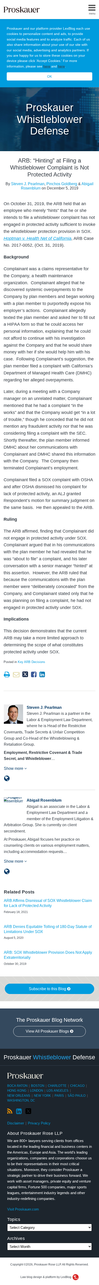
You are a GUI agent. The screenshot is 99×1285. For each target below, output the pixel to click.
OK (49, 76)
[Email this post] (16, 674)
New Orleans (18, 1095)
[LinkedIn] (19, 1111)
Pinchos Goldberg (61, 184)
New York (42, 1095)
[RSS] (9, 1111)
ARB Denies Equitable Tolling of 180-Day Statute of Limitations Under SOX (48, 929)
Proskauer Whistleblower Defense (49, 119)
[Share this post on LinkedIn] (42, 674)
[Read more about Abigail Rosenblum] (7, 871)
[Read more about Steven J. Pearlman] (7, 778)
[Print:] (7, 674)
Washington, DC (21, 1100)
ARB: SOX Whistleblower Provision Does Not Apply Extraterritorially (48, 955)
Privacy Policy (39, 1123)
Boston (37, 1086)
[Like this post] (34, 674)
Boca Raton (17, 1086)
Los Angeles (57, 1090)
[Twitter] (28, 1111)
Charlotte (57, 1086)
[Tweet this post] (25, 674)
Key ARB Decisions (31, 662)
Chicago (77, 1086)
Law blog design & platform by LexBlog (46, 1277)
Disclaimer (15, 1123)
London (36, 1090)
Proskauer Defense (49, 1057)
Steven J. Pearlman (27, 184)
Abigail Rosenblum (44, 800)
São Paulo (77, 1095)
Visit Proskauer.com (23, 1209)
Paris (59, 1095)
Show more (14, 768)
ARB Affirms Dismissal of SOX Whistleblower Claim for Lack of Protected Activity (48, 903)
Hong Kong (16, 1090)
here (46, 66)
